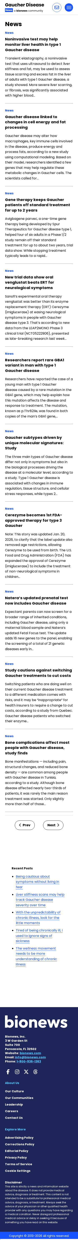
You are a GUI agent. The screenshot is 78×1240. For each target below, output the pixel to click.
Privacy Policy (16, 1157)
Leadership (14, 1104)
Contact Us (14, 1118)
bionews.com (30, 1053)
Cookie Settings (17, 1171)
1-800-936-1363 (29, 1061)
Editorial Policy (16, 1151)
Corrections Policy (19, 1144)
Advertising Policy (19, 1138)
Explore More (15, 1129)
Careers (11, 1111)
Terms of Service (18, 1164)
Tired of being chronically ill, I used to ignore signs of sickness (39, 935)
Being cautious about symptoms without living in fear (37, 881)
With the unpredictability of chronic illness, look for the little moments (38, 917)
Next (51, 825)
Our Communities (19, 1098)
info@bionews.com (30, 1057)
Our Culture (14, 1091)
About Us (12, 1083)
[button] (56, 7)
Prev (26, 825)
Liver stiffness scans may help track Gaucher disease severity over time (40, 899)
